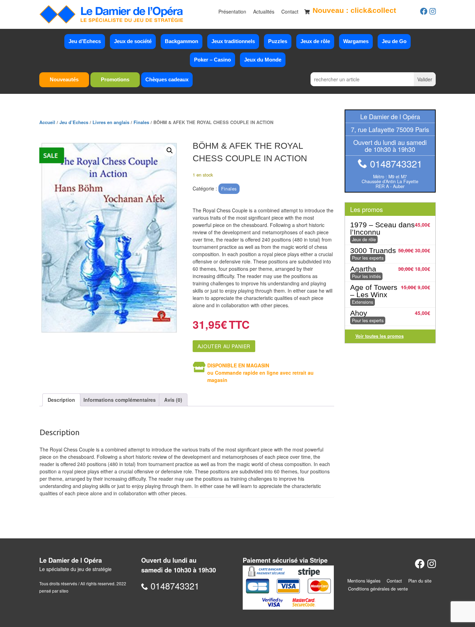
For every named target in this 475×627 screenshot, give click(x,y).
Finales (141, 122)
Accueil (47, 122)
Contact (289, 11)
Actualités (263, 11)
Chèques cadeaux (166, 79)
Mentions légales (363, 581)
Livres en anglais (110, 122)
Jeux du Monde (262, 60)
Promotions (115, 79)
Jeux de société (133, 41)
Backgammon (181, 41)
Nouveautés (64, 79)
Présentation (232, 11)
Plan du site (420, 581)
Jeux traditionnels (233, 41)
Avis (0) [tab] (173, 399)
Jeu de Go (394, 41)
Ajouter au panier (224, 346)
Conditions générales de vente (378, 589)
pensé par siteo (54, 591)
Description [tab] (61, 399)
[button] (169, 150)
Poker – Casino (212, 60)
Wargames (356, 41)
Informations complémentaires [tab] (119, 399)
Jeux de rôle (315, 41)
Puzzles (277, 41)
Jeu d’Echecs (85, 41)
